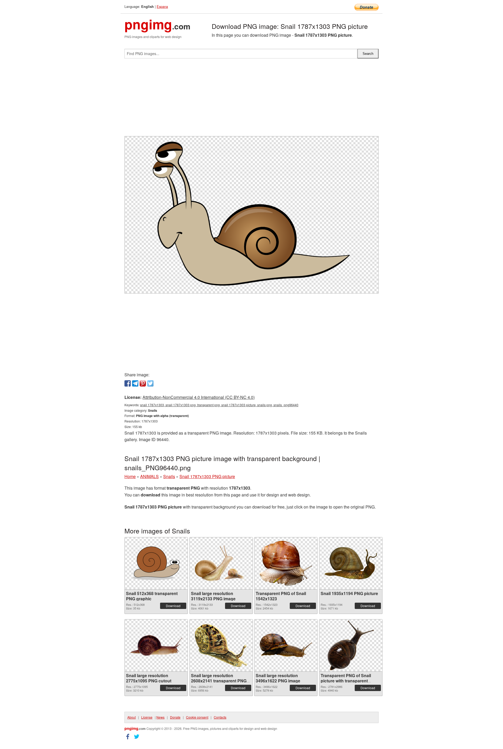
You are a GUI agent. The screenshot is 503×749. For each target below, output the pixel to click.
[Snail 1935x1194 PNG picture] (351, 563)
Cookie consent (197, 717)
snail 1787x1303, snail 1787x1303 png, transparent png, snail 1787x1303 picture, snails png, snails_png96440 (219, 405)
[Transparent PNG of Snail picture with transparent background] (350, 645)
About (131, 717)
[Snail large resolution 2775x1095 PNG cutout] (156, 645)
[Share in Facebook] (127, 383)
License (146, 717)
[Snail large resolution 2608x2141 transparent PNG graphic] (221, 645)
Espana (162, 6)
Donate (175, 717)
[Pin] (143, 383)
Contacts (220, 717)
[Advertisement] (251, 99)
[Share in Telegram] (135, 383)
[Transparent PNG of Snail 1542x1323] (286, 563)
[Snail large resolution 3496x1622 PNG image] (286, 645)
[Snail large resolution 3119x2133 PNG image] (221, 563)
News (160, 717)
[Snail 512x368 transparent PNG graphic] (156, 563)
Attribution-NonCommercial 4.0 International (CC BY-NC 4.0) (199, 397)
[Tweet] (150, 383)
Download (173, 605)
